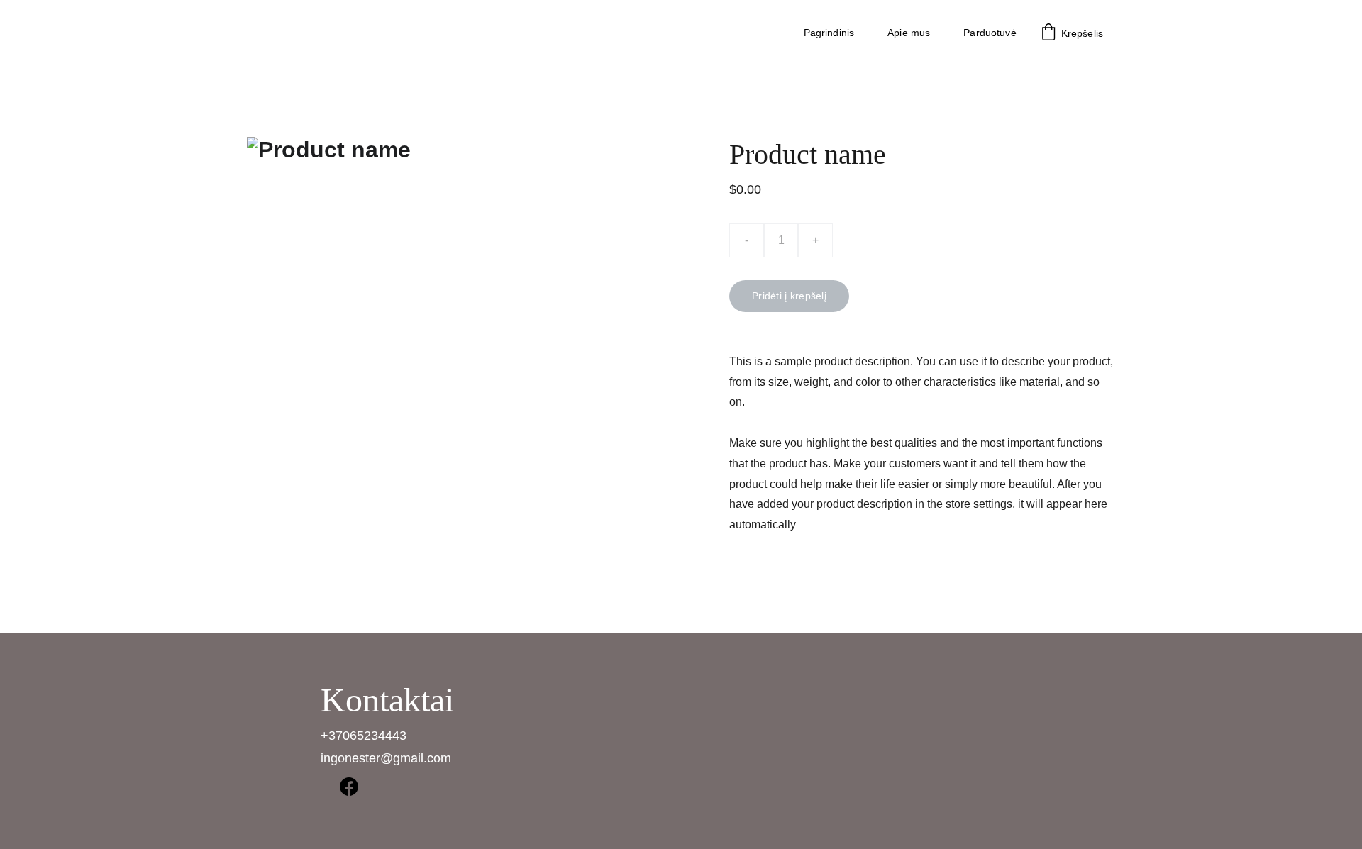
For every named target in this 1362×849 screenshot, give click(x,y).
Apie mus (908, 32)
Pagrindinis (829, 32)
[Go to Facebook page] (349, 786)
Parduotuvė (989, 32)
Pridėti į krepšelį (789, 295)
